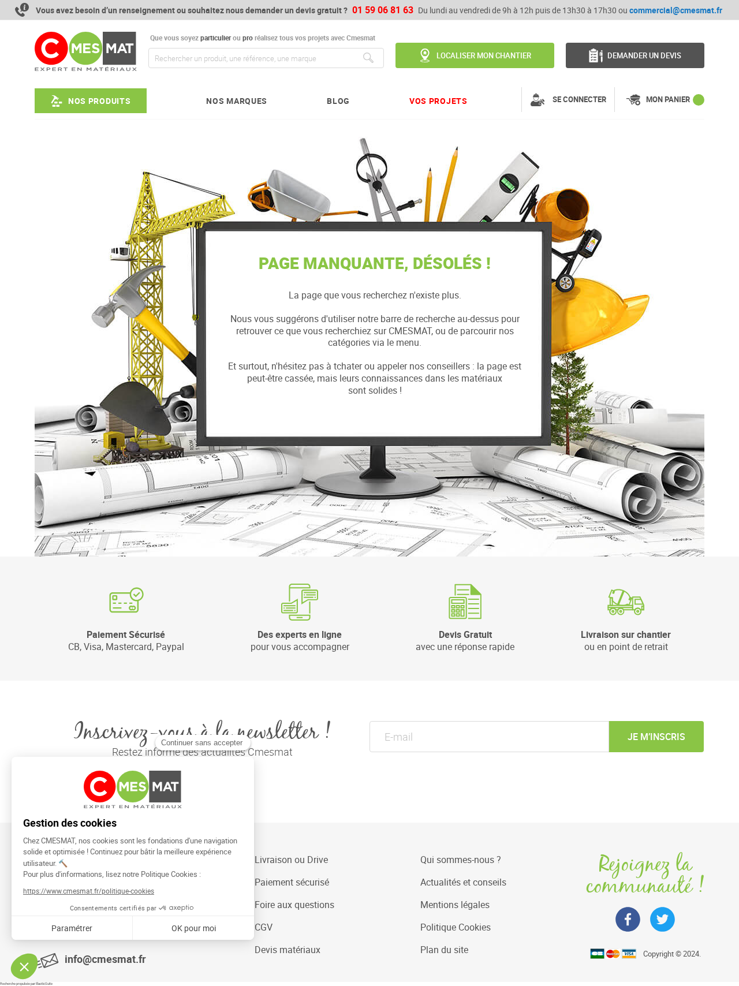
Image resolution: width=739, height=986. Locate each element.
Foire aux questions (294, 904)
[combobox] (266, 58)
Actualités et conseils (463, 882)
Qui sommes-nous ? (460, 859)
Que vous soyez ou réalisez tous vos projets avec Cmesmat (261, 37)
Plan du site (444, 949)
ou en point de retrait (626, 640)
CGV (264, 927)
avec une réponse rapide (465, 640)
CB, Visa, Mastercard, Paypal (126, 640)
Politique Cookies (455, 927)
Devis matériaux (287, 949)
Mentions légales (455, 904)
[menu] (251, 100)
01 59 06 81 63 (382, 9)
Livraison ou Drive (291, 859)
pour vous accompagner (300, 640)
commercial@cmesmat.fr (675, 10)
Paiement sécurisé (292, 882)
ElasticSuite (44, 983)
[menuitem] (91, 100)
